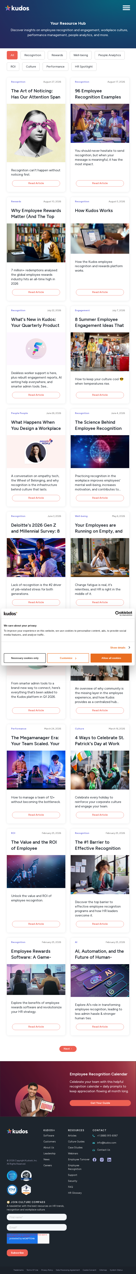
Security (72, 1180)
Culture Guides (76, 1141)
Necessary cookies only (24, 658)
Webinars (73, 1153)
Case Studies (75, 1147)
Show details (117, 647)
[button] (127, 8)
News (46, 1159)
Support (72, 1175)
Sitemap (103, 1270)
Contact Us (103, 1149)
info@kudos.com (106, 1142)
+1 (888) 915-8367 (107, 1135)
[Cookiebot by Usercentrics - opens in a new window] (117, 613)
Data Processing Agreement (68, 1270)
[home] (17, 8)
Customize (66, 658)
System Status (116, 1270)
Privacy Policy (47, 1270)
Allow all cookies (111, 658)
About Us (48, 1147)
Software (48, 1135)
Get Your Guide (100, 1103)
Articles (72, 1135)
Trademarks (18, 1270)
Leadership (49, 1153)
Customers (49, 1141)
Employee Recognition (74, 1167)
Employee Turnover (79, 1159)
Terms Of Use (32, 1270)
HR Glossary (75, 1192)
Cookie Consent (89, 1270)
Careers (47, 1165)
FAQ (70, 1186)
